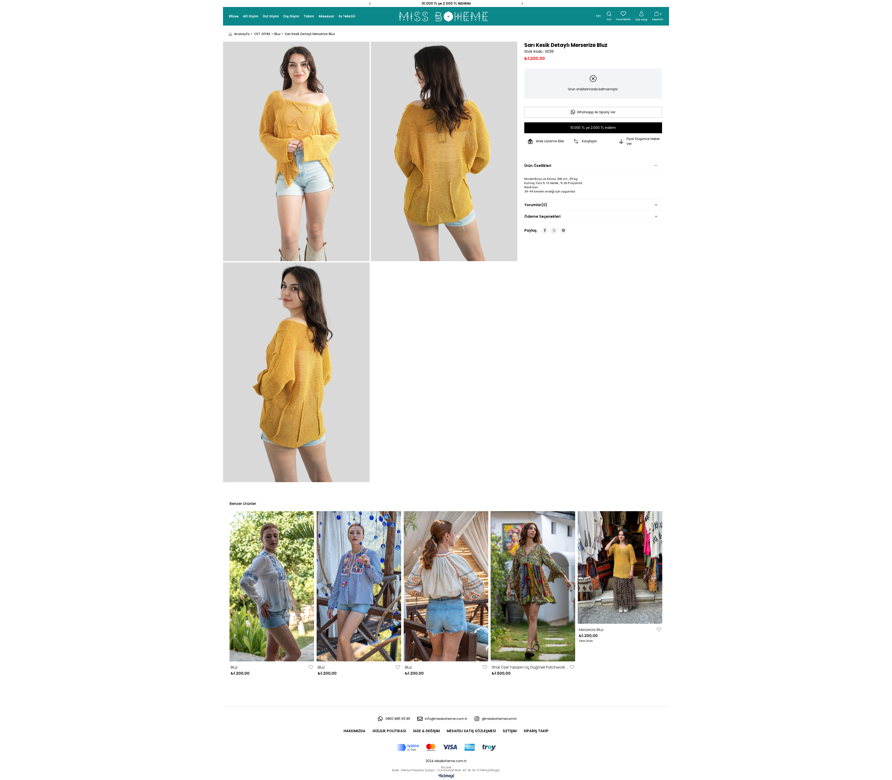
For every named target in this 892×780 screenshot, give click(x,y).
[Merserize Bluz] (620, 567)
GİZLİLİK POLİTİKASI (389, 730)
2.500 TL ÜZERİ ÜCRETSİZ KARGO (446, 3)
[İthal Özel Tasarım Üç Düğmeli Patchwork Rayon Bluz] (533, 586)
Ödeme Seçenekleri (542, 216)
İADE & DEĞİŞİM (426, 730)
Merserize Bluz (591, 629)
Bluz (234, 667)
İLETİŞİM (510, 730)
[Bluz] (272, 586)
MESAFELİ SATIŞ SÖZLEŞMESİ (471, 730)
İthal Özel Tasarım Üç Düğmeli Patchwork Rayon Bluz (530, 667)
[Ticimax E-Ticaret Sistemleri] (446, 776)
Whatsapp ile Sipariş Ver (596, 112)
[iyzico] (446, 747)
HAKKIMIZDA (354, 730)
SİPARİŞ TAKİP (536, 730)
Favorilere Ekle (310, 667)
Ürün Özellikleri (537, 165)
